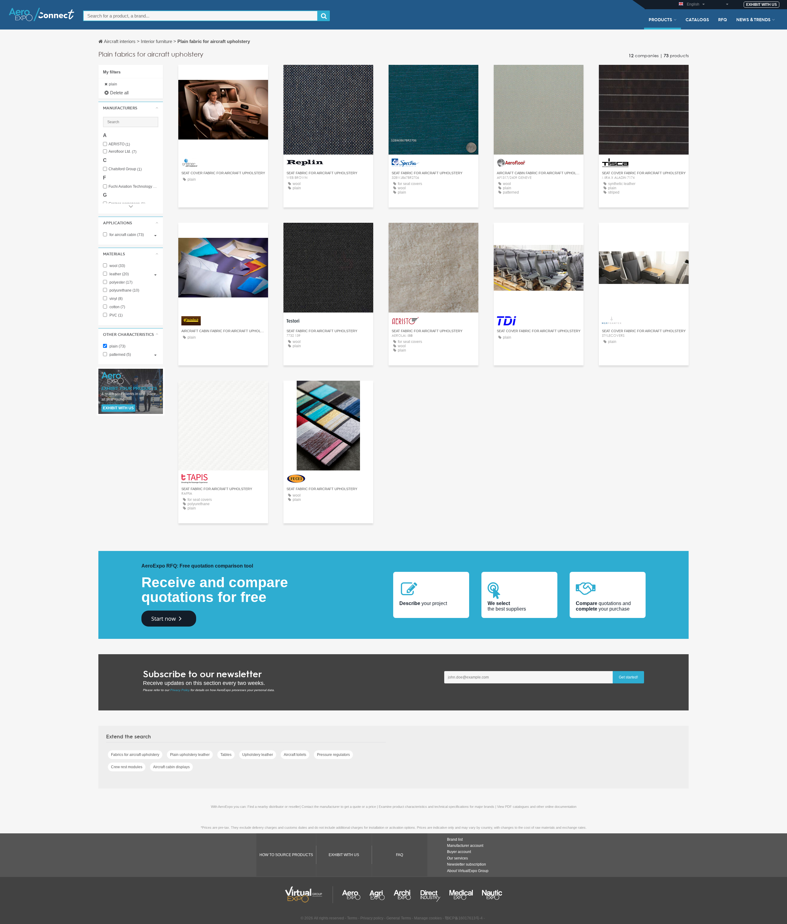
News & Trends (753, 19)
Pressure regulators (333, 755)
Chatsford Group (125, 169)
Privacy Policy (180, 690)
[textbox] (200, 15)
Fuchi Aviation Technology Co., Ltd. (133, 186)
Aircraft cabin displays (171, 767)
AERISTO (119, 144)
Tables (225, 755)
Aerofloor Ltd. (122, 151)
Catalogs (697, 19)
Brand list (455, 839)
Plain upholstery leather (190, 755)
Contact (223, 75)
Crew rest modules (126, 767)
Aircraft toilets (295, 755)
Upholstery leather (257, 755)
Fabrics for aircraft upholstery (135, 755)
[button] (130, 108)
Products (660, 19)
